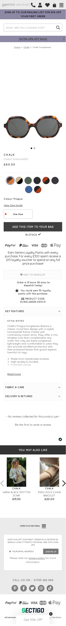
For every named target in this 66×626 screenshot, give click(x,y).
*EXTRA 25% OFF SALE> (32, 38)
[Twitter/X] (32, 588)
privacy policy (37, 558)
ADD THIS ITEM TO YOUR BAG (33, 226)
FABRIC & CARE (14, 387)
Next (64, 479)
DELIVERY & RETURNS (18, 396)
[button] (33, 424)
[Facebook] (23, 588)
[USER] (40, 5)
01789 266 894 (43, 580)
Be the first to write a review (33, 424)
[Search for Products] (58, 27)
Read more (14, 374)
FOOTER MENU (30, 526)
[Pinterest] (15, 588)
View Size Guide (13, 205)
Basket (54, 5)
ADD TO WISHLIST (34, 274)
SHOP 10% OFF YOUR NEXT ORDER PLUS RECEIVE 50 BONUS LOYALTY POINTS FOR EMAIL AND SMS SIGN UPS (32, 542)
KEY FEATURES (14, 311)
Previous (2, 479)
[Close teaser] (51, 614)
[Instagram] (41, 588)
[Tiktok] (50, 588)
